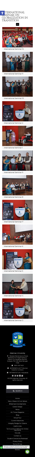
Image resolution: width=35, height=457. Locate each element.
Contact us (17, 436)
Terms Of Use (17, 444)
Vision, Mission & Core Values (17, 401)
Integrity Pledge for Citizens (17, 423)
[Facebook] (15, 376)
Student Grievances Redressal (17, 438)
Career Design (17, 407)
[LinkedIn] (18, 376)
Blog (17, 415)
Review (17, 449)
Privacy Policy (17, 441)
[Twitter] (13, 376)
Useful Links (17, 426)
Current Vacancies (17, 420)
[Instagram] (22, 376)
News (17, 409)
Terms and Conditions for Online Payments (17, 429)
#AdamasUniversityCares (17, 404)
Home (17, 398)
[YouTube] (20, 376)
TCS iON (17, 433)
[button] (2, 13)
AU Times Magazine (17, 412)
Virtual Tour (17, 418)
